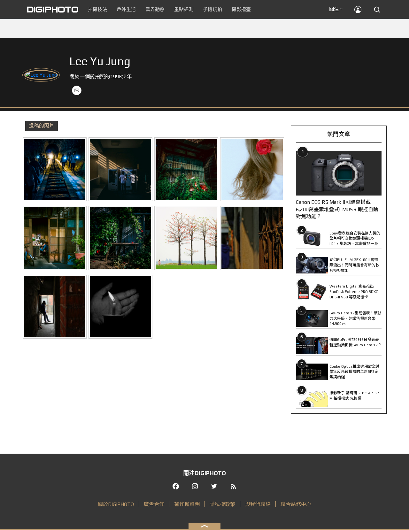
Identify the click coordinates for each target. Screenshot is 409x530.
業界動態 (155, 9)
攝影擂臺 (241, 9)
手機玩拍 (212, 9)
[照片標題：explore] (55, 169)
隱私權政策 (222, 504)
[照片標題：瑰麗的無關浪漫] (252, 169)
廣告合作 (154, 504)
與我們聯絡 (258, 504)
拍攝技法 (97, 9)
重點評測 (183, 9)
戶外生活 (126, 9)
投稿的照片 (41, 126)
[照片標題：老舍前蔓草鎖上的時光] (186, 169)
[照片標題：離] (252, 238)
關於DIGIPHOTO (116, 504)
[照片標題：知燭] (120, 307)
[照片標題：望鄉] (55, 307)
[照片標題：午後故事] (55, 238)
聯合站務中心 (296, 504)
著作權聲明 (187, 504)
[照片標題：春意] (186, 238)
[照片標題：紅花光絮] (120, 238)
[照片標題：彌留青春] (120, 169)
